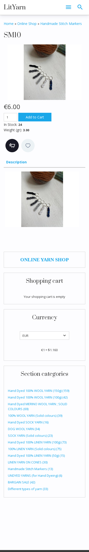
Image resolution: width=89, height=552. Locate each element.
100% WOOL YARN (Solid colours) (35, 415)
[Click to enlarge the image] (44, 72)
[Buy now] (12, 145)
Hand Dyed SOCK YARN (28, 422)
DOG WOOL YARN (24, 429)
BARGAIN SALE (21, 482)
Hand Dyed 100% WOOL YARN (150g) (38, 390)
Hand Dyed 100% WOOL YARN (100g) (37, 397)
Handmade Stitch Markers (30, 469)
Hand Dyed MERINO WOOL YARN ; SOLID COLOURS (37, 406)
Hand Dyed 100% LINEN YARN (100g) (37, 442)
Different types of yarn (28, 489)
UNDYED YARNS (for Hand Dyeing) (35, 475)
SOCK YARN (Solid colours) (30, 435)
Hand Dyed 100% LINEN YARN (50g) (36, 455)
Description (16, 162)
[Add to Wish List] (28, 145)
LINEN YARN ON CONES (27, 462)
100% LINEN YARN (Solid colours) (34, 449)
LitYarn (15, 7)
